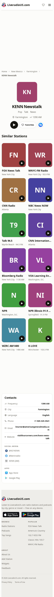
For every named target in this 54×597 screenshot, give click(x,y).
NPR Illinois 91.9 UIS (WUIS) (40, 310)
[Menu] (49, 5)
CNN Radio (8, 205)
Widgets (5, 563)
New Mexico (16, 71)
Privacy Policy (7, 582)
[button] (14, 155)
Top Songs (6, 535)
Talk (26, 111)
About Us (6, 554)
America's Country (36, 530)
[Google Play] (30, 514)
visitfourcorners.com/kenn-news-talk (33, 437)
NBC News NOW (38, 205)
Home (4, 71)
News (33, 111)
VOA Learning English (40, 275)
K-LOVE (32, 345)
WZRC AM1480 (10, 345)
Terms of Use (20, 582)
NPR (4, 310)
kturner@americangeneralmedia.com (32, 428)
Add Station (7, 559)
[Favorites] (43, 5)
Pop (20, 111)
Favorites (29, 125)
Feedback (6, 568)
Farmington (32, 71)
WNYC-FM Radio (38, 170)
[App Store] (11, 514)
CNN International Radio (40, 240)
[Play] (14, 125)
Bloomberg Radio (12, 275)
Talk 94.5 (7, 240)
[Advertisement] (27, 40)
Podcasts (6, 530)
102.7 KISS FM (34, 535)
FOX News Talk (11, 170)
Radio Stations (8, 526)
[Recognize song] (40, 125)
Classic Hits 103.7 (36, 539)
